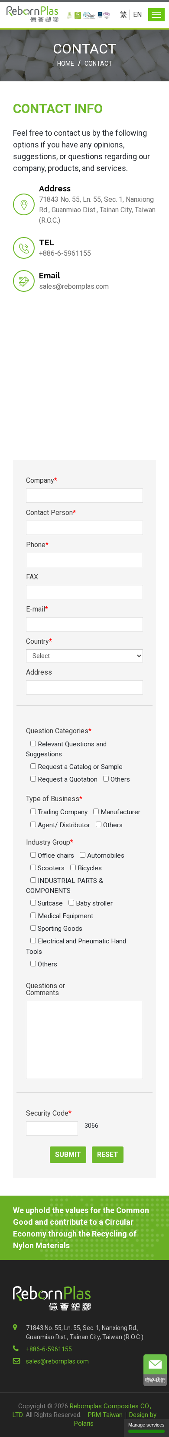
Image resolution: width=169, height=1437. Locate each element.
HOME (65, 63)
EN (137, 14)
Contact (98, 63)
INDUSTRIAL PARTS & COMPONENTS (64, 886)
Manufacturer (119, 812)
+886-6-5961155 (49, 1349)
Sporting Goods (59, 928)
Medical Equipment (64, 916)
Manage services (146, 1424)
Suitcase (49, 903)
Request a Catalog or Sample (79, 767)
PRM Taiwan (105, 1415)
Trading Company (62, 812)
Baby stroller (93, 903)
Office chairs (55, 855)
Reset (107, 1154)
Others (119, 779)
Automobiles (104, 855)
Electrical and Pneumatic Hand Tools (76, 946)
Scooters (50, 868)
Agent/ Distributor (63, 825)
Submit (68, 1154)
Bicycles (89, 868)
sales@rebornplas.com (74, 286)
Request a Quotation (67, 779)
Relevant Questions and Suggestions (66, 749)
